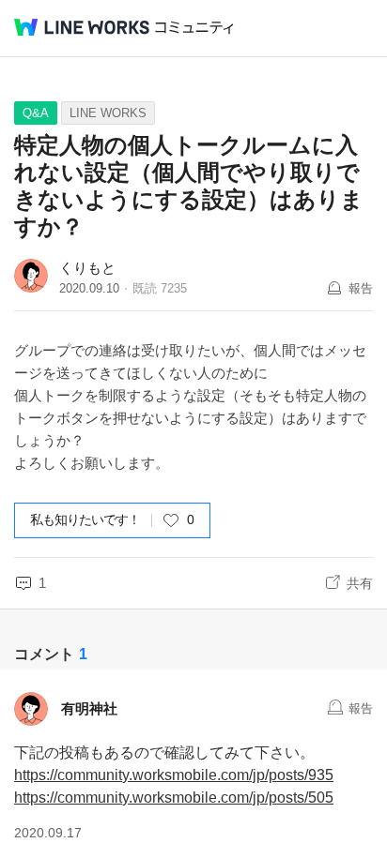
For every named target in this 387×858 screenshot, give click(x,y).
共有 (360, 583)
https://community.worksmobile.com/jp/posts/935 (173, 775)
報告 (360, 288)
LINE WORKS (108, 113)
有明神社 (89, 708)
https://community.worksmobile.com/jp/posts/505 (173, 797)
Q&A (36, 113)
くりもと (87, 268)
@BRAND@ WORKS (81, 27)
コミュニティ (194, 28)
